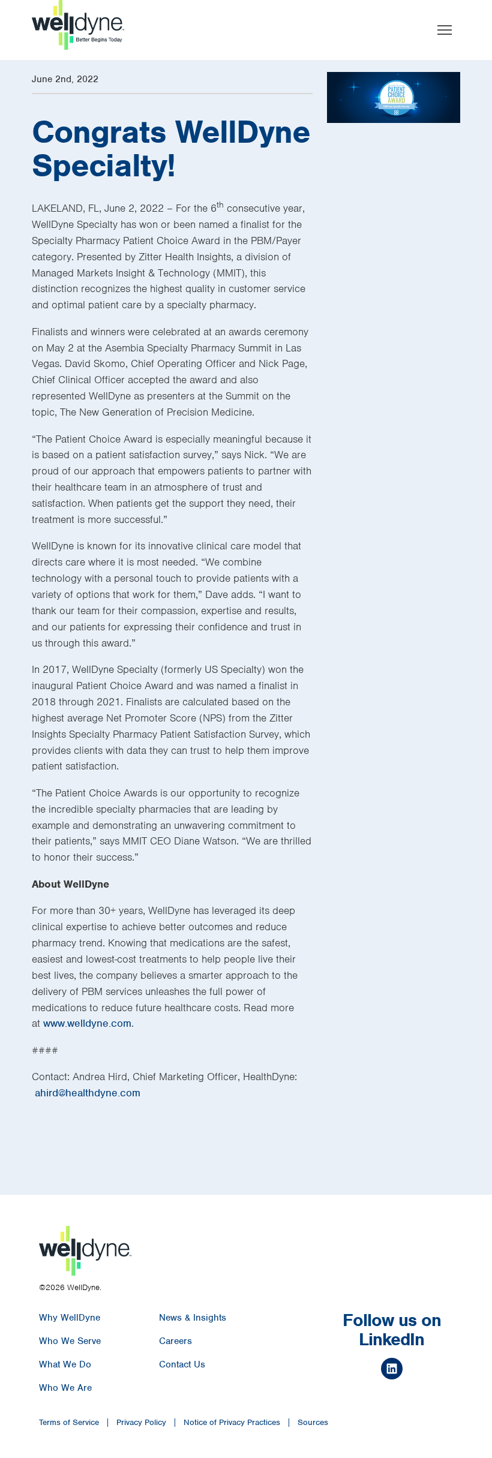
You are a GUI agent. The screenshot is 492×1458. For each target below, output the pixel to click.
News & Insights (192, 1318)
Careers (175, 1341)
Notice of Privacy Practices (232, 1422)
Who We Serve (70, 1341)
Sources (313, 1422)
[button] (444, 30)
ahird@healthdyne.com (87, 1092)
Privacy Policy (141, 1422)
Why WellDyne (69, 1318)
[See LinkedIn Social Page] (392, 1370)
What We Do (65, 1364)
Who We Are (65, 1388)
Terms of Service (69, 1422)
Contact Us (182, 1364)
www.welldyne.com (87, 1023)
